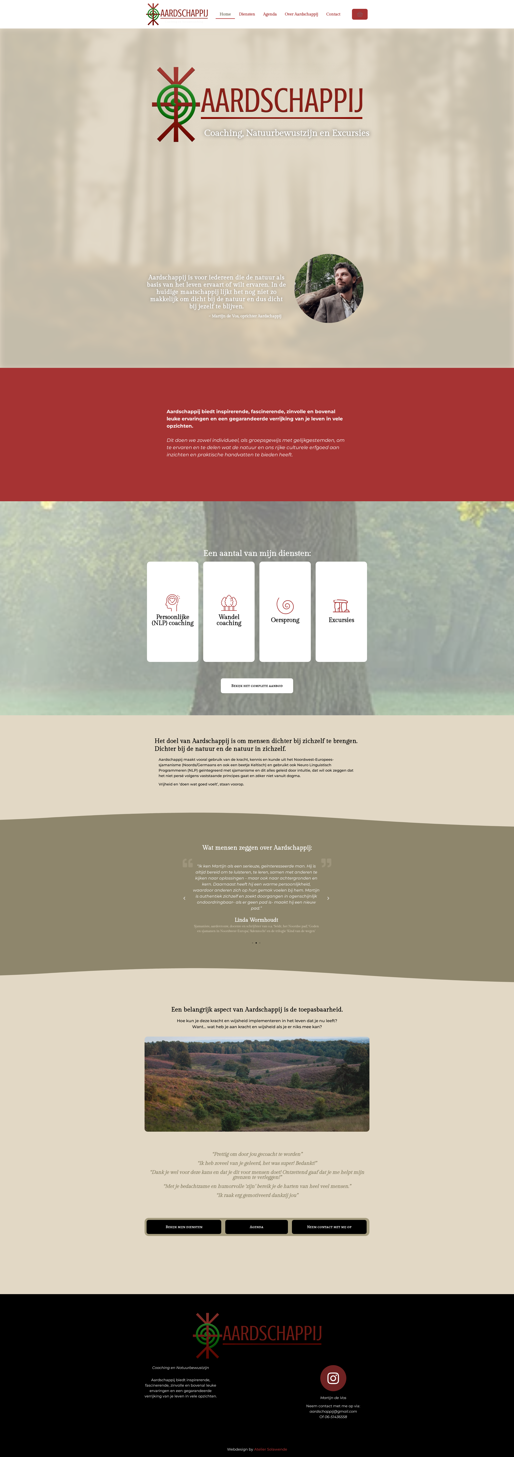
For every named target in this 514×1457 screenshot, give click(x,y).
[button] (184, 898)
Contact (333, 14)
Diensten (247, 14)
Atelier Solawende (270, 1449)
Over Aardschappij (301, 14)
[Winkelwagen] (360, 14)
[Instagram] (333, 1378)
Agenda (270, 14)
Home (225, 14)
